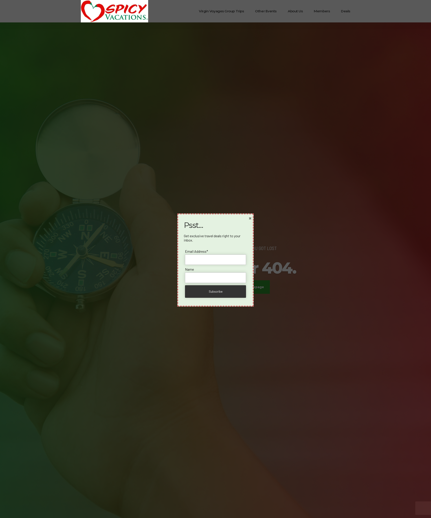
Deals (345, 11)
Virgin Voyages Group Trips (221, 11)
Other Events (266, 11)
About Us (295, 11)
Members (322, 11)
